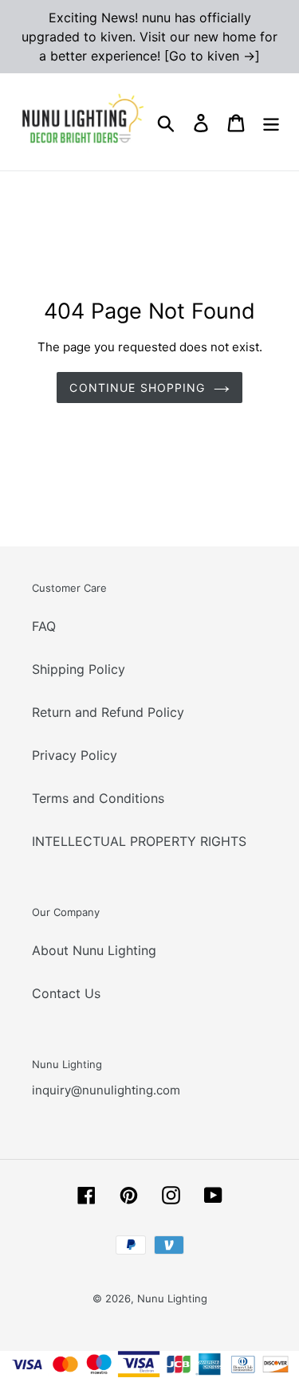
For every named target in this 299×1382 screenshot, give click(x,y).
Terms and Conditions (98, 798)
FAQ (44, 626)
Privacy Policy (74, 755)
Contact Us (66, 993)
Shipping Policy (78, 669)
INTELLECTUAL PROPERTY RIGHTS (139, 841)
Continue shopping (137, 387)
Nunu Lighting (172, 1298)
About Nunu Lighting (94, 950)
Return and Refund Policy (108, 712)
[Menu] (271, 122)
